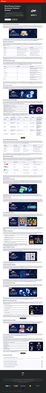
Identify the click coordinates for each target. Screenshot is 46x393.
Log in (14, 19)
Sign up (8, 19)
